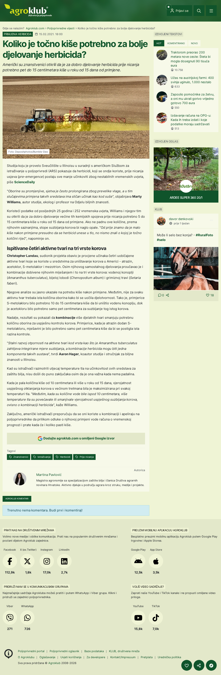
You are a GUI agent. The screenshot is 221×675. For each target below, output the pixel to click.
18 (212, 295)
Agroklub (54, 663)
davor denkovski (181, 219)
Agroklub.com (35, 28)
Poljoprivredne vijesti (60, 28)
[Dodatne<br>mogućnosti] (211, 665)
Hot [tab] (158, 43)
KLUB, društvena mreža (124, 651)
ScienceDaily (24, 182)
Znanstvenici (20, 456)
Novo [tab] (194, 43)
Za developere (96, 657)
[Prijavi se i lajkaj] (186, 665)
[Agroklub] (28, 10)
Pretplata (147, 657)
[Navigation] (211, 10)
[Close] (199, 10)
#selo (161, 240)
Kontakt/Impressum (123, 657)
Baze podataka (94, 651)
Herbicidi (64, 456)
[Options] (211, 220)
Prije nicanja (86, 456)
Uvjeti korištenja (70, 657)
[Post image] (186, 268)
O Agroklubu (26, 657)
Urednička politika (169, 657)
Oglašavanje (47, 657)
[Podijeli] (199, 665)
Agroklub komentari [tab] (16, 498)
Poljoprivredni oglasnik (65, 651)
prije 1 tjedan (181, 223)
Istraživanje (44, 456)
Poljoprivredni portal (31, 651)
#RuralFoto (204, 235)
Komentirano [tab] (176, 43)
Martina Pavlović (49, 475)
